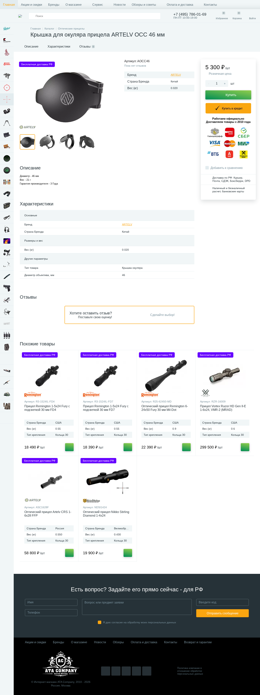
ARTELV (176, 74)
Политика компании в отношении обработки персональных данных (190, 671)
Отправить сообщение (222, 613)
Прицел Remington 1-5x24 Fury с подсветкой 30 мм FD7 (105, 408)
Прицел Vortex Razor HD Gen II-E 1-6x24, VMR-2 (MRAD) (223, 408)
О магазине (73, 4)
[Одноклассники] (146, 671)
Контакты (210, 4)
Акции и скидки (31, 4)
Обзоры (118, 642)
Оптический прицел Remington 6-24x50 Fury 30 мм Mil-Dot (164, 408)
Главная (9, 4)
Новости (120, 4)
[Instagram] (105, 671)
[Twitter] (126, 671)
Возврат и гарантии (198, 642)
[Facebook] (136, 671)
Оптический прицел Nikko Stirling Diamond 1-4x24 (106, 513)
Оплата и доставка (180, 4)
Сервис (97, 4)
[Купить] (69, 447)
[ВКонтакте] (115, 671)
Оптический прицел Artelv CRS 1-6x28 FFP (47, 513)
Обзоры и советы (144, 4)
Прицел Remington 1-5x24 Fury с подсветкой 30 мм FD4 (47, 408)
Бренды (53, 4)
